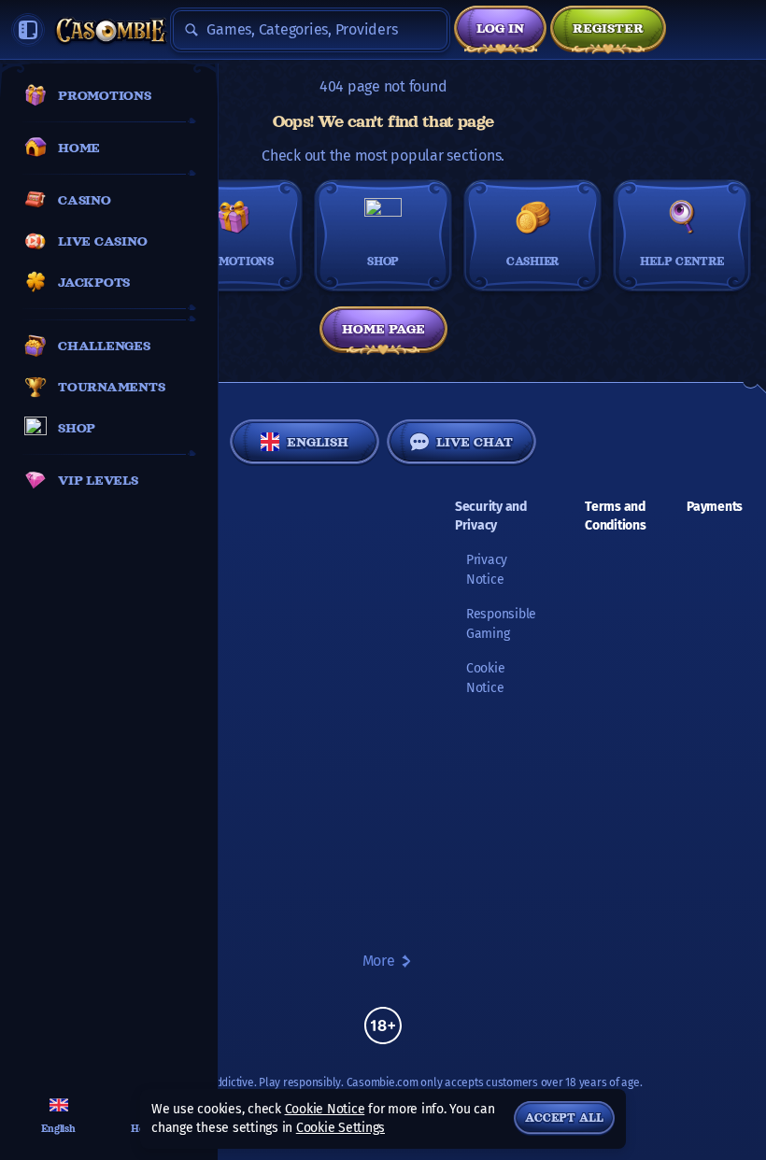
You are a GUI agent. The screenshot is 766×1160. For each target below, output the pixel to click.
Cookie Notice (325, 1109)
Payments (715, 507)
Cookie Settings (340, 1128)
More (378, 960)
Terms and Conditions (615, 516)
